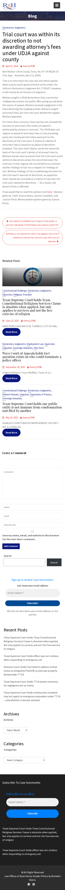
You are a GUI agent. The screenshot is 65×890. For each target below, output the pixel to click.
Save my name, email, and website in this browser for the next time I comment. (30, 537)
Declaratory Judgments (14, 27)
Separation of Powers (41, 394)
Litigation (7, 347)
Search (8, 555)
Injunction (7, 294)
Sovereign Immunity (22, 347)
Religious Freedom (22, 294)
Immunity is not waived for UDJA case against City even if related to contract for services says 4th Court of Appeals (32, 237)
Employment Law (35, 343)
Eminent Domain (10, 394)
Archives (8, 719)
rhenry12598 (29, 66)
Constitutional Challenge (14, 290)
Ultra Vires (39, 347)
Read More (11, 331)
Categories (10, 749)
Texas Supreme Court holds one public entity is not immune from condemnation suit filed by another (32, 407)
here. (50, 191)
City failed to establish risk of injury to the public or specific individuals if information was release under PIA (32, 223)
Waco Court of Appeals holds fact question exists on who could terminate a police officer (31, 356)
